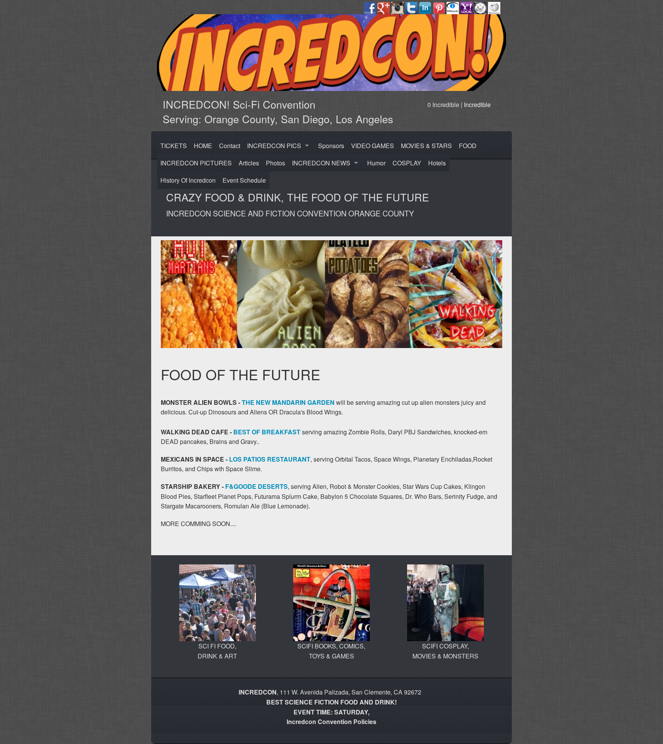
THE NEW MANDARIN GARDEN (288, 402)
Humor (376, 162)
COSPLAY (407, 162)
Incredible (477, 104)
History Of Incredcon (188, 180)
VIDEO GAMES (372, 145)
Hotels (437, 162)
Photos (275, 162)
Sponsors (331, 145)
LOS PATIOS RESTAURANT (269, 459)
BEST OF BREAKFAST (266, 431)
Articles (249, 162)
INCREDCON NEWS (321, 162)
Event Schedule (244, 180)
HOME (203, 145)
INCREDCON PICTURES (196, 162)
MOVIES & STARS (426, 145)
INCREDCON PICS (274, 145)
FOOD (468, 145)
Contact (229, 145)
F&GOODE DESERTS (256, 486)
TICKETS (173, 145)
